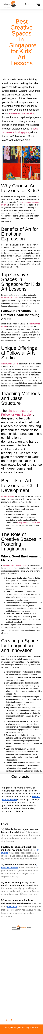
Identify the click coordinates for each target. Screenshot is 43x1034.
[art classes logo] (21, 927)
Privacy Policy (11, 962)
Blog (6, 958)
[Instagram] (11, 1020)
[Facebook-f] (7, 1020)
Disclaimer (9, 969)
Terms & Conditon (13, 965)
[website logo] (17, 4)
